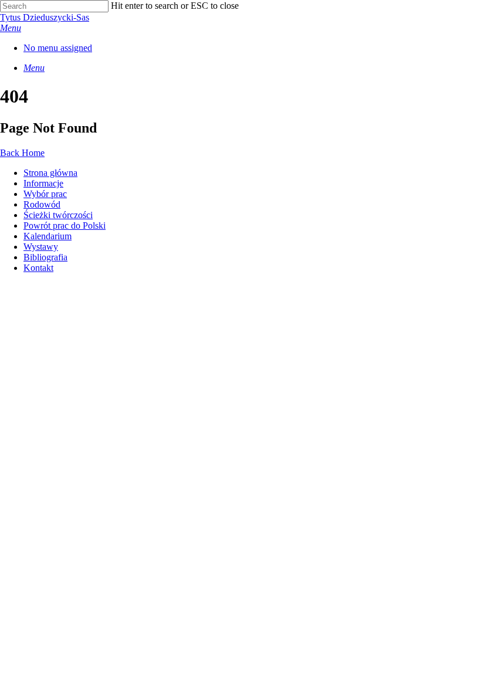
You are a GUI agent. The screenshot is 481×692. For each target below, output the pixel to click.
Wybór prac (45, 194)
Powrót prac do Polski (64, 225)
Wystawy (40, 247)
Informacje (43, 183)
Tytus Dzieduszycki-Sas (44, 17)
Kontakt (38, 268)
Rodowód (41, 204)
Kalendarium (47, 236)
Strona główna (50, 173)
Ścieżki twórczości (58, 215)
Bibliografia (45, 257)
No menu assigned (57, 48)
